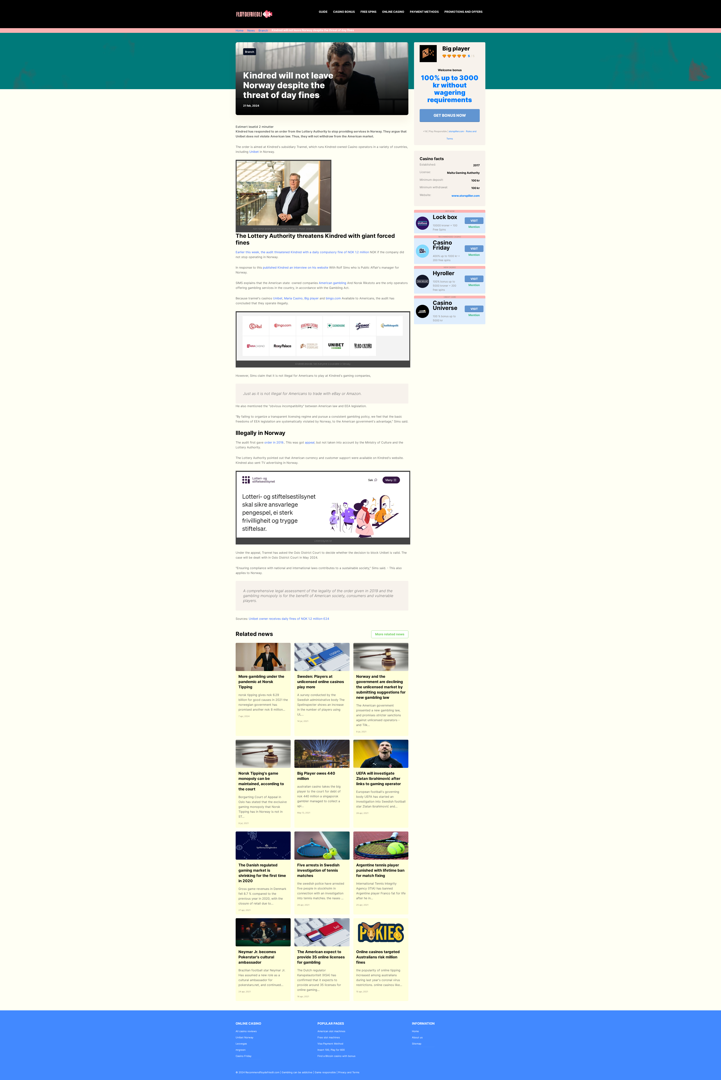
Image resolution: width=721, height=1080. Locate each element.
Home (415, 1031)
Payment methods (424, 12)
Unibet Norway (244, 1037)
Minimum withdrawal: (434, 187)
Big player (311, 298)
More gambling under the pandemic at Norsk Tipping (261, 681)
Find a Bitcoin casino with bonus (336, 1055)
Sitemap (416, 1043)
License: (425, 172)
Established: (428, 164)
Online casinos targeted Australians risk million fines (378, 957)
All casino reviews (246, 1031)
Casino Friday (442, 245)
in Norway (261, 152)
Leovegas (241, 1043)
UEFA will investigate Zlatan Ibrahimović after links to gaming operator (378, 778)
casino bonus (344, 12)
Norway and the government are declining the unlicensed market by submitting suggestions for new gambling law (381, 687)
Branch (249, 51)
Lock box (445, 217)
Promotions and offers (463, 12)
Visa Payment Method (330, 1043)
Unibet (277, 298)
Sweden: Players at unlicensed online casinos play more (320, 681)
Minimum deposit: (431, 180)
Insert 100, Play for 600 (331, 1049)
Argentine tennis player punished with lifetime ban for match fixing (380, 870)
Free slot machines (329, 1037)
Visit (474, 220)
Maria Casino (293, 298)
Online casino (393, 12)
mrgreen (241, 1049)
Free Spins (368, 12)
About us (417, 1037)
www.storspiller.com (466, 195)
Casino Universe (445, 305)
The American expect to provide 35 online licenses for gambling (321, 957)
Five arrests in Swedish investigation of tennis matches (318, 870)
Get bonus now (450, 115)
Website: (425, 195)
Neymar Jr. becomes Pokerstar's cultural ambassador (257, 957)
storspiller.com (456, 131)
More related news (389, 634)
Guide (323, 12)
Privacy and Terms (348, 1072)
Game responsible (325, 1072)
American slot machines (331, 1031)
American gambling (332, 283)
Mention (474, 227)
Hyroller (443, 273)
